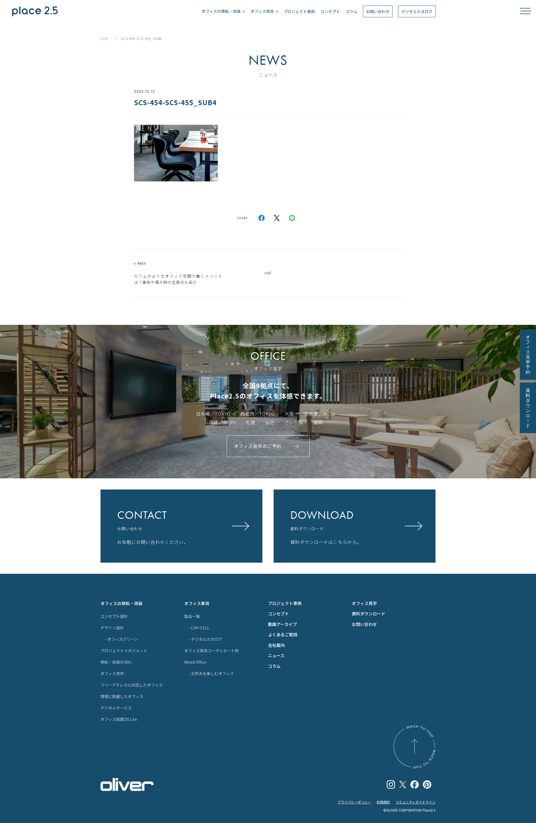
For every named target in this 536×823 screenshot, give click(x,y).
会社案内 (276, 645)
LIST (268, 272)
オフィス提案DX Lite (118, 719)
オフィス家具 (196, 603)
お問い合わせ (377, 11)
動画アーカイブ (282, 624)
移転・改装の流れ (116, 662)
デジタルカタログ (416, 11)
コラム (351, 11)
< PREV (178, 273)
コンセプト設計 (114, 616)
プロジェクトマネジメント (123, 650)
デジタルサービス (116, 708)
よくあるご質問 (282, 634)
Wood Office (195, 662)
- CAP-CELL (198, 627)
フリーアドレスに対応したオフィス (131, 685)
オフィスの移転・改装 (121, 603)
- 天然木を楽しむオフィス (211, 673)
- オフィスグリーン (121, 639)
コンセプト (330, 11)
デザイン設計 (112, 627)
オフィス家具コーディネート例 (211, 650)
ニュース (276, 655)
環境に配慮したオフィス (121, 696)
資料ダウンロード (368, 613)
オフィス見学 (112, 673)
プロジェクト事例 (299, 11)
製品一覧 (192, 616)
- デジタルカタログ (205, 639)
